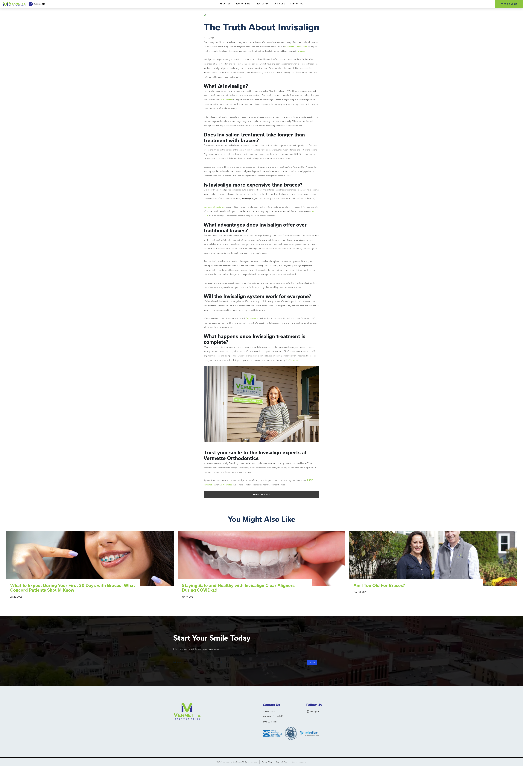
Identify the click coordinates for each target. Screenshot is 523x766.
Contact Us (296, 4)
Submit (312, 662)
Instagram (314, 711)
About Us (225, 4)
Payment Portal (282, 761)
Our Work (279, 4)
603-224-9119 (270, 721)
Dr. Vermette (225, 99)
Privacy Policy (267, 761)
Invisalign (302, 51)
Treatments (262, 4)
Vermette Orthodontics (296, 46)
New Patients (242, 4)
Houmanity (302, 761)
